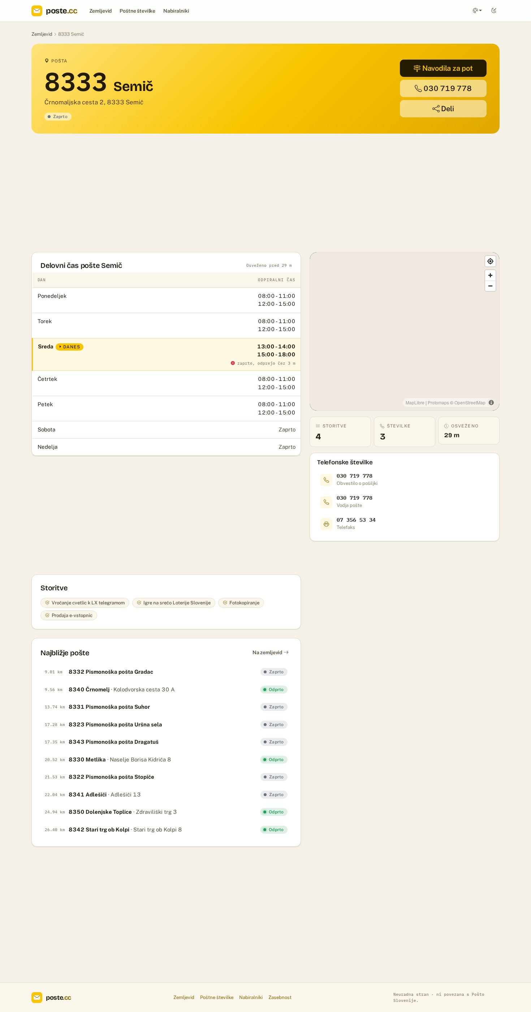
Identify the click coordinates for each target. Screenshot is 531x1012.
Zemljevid (100, 11)
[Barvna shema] (477, 11)
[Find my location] (490, 261)
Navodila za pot (447, 68)
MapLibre (415, 402)
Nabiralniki (176, 11)
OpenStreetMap (469, 402)
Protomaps (438, 402)
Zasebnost (280, 997)
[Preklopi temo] (494, 11)
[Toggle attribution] (491, 402)
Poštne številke (137, 11)
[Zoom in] (490, 275)
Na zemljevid (267, 652)
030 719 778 (447, 88)
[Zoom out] (490, 286)
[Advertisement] (248, 192)
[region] (404, 331)
